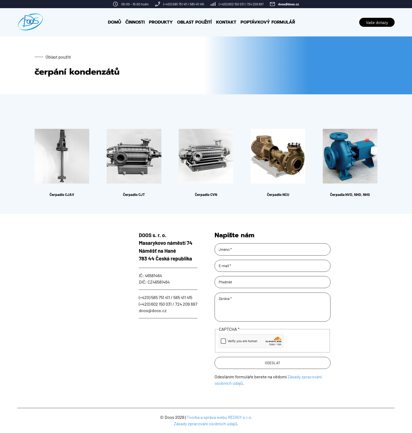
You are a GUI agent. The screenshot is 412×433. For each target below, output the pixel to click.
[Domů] (30, 22)
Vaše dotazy (377, 22)
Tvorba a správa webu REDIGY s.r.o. (219, 417)
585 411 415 (197, 4)
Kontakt (226, 22)
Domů (114, 22)
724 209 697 (255, 4)
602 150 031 (236, 4)
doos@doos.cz (288, 4)
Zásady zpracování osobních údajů (205, 423)
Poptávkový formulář (268, 22)
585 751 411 (180, 4)
